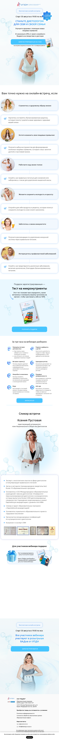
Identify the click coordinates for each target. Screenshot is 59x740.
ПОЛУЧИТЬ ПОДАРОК (29, 329)
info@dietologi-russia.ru (25, 726)
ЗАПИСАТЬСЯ (29, 400)
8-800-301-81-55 (23, 724)
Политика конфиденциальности (25, 713)
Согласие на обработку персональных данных (29, 715)
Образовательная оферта (24, 717)
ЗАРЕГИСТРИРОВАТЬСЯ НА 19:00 (30, 42)
